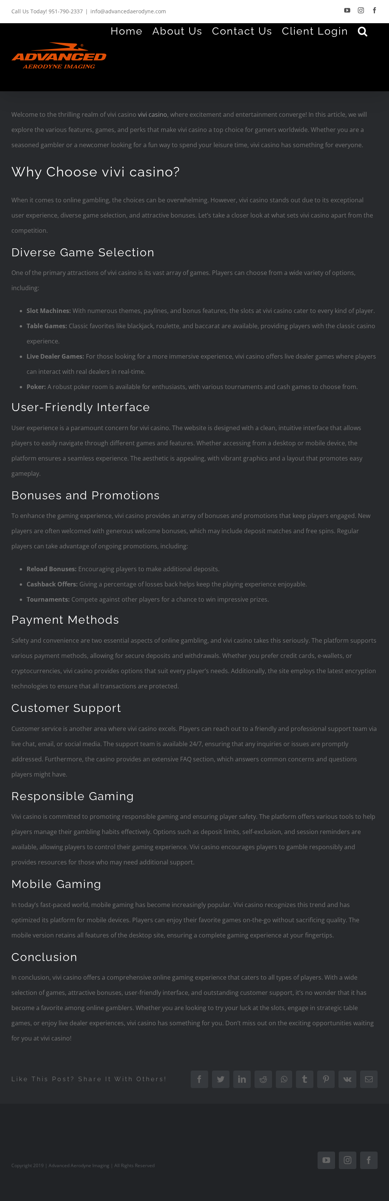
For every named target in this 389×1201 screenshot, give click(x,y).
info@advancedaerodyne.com (128, 11)
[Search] (363, 30)
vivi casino (152, 114)
